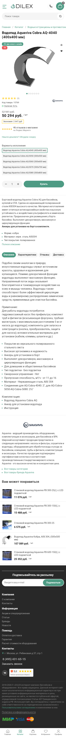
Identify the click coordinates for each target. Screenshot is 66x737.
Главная (6, 27)
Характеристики (27, 254)
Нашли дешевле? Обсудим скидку (19, 137)
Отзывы (44, 254)
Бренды (6, 621)
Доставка (58, 254)
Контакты (7, 603)
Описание (9, 254)
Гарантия (7, 639)
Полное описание (11, 244)
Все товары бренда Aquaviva (19, 472)
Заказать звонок (12, 663)
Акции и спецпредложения (16, 613)
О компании (8, 599)
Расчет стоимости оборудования (19, 643)
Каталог (19, 27)
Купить (44, 184)
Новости (6, 625)
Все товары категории (16, 469)
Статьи (5, 617)
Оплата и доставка (12, 635)
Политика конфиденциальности (19, 712)
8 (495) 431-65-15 (51, 6)
